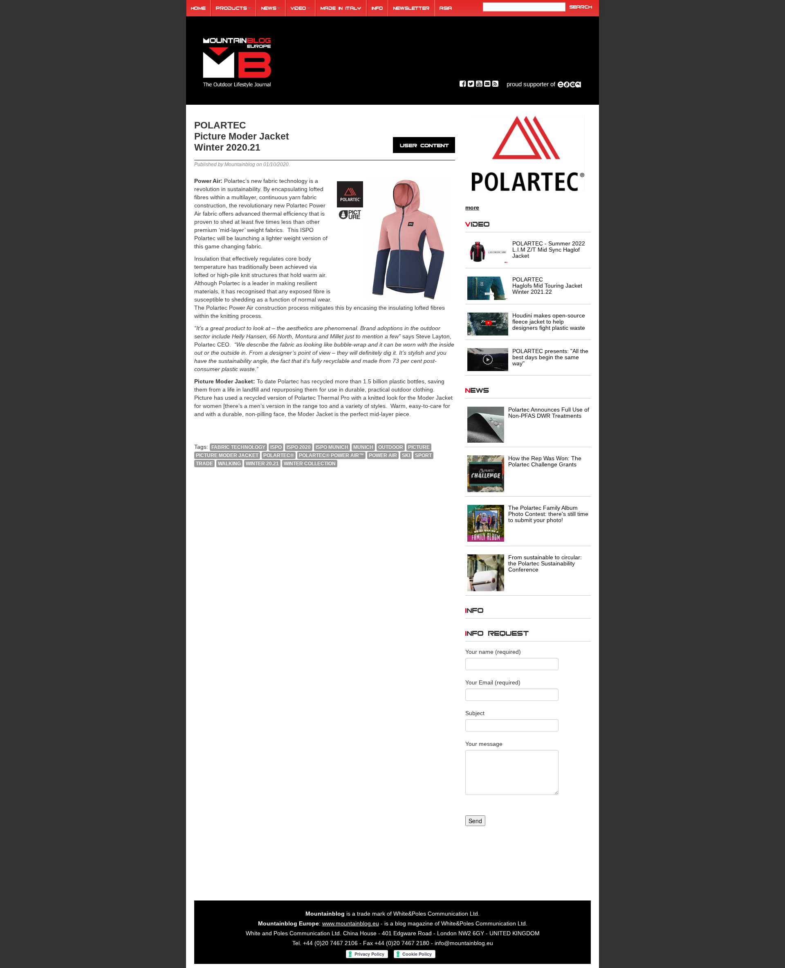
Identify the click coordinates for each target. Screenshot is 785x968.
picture (419, 447)
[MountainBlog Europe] (237, 60)
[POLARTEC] (528, 153)
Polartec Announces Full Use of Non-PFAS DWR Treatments (548, 412)
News (268, 8)
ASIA (446, 8)
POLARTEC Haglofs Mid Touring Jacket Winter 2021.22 (547, 285)
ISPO (276, 447)
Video (298, 8)
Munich (363, 447)
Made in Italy (341, 8)
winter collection (310, 463)
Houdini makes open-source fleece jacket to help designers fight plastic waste (548, 321)
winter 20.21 (262, 463)
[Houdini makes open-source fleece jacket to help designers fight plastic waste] (487, 323)
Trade (204, 463)
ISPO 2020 (299, 447)
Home (198, 8)
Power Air (383, 455)
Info (377, 8)
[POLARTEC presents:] (487, 359)
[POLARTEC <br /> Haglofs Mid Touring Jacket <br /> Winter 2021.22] (487, 287)
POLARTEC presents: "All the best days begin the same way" (550, 357)
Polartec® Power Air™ (331, 455)
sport (423, 455)
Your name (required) (493, 651)
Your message (483, 744)
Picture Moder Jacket (227, 455)
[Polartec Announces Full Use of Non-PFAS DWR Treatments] (485, 424)
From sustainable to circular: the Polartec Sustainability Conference (545, 563)
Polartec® (278, 455)
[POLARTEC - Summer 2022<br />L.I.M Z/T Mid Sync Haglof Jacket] (487, 251)
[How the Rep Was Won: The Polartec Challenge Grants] (485, 473)
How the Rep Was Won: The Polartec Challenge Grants (544, 461)
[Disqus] (324, 584)
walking (229, 463)
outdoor (390, 447)
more (472, 207)
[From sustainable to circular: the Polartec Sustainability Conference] (485, 572)
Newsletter (411, 8)
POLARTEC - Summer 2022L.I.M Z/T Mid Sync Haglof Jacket (548, 249)
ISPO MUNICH (332, 447)
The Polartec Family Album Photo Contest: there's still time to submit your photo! (548, 513)
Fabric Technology (238, 447)
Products (231, 8)
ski (406, 455)
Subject (474, 713)
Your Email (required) (492, 682)
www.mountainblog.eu (350, 923)
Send (475, 821)
